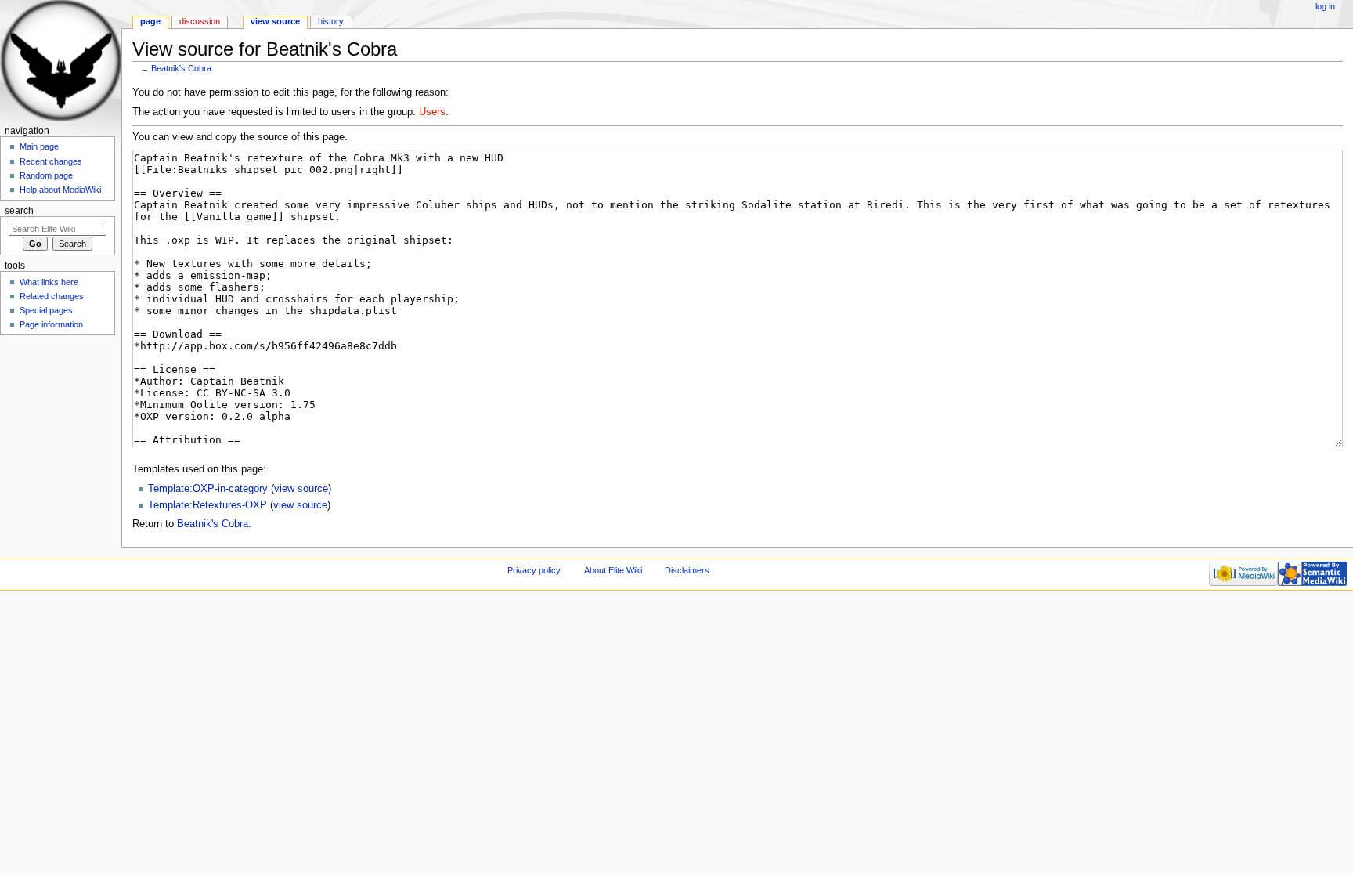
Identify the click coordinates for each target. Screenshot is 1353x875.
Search (19, 210)
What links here (49, 282)
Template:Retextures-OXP (207, 505)
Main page (39, 146)
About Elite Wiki (613, 570)
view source (301, 488)
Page (150, 21)
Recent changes (51, 161)
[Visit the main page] (60, 60)
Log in (1325, 6)
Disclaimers (687, 570)
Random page (46, 175)
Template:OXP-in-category (208, 488)
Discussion (199, 21)
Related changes (52, 296)
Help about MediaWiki (60, 189)
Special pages (46, 310)
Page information (51, 324)
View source (275, 21)
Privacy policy (534, 570)
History (331, 21)
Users (432, 112)
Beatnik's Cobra (181, 68)
